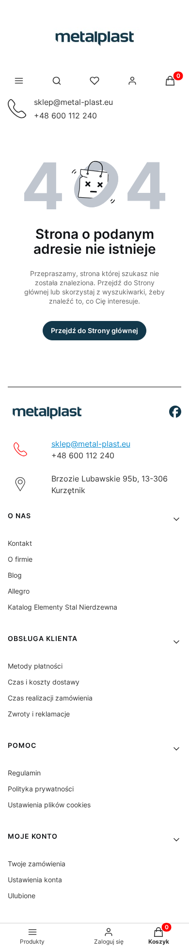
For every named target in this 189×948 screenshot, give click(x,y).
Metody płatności (35, 666)
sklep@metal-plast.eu (73, 102)
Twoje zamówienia (36, 864)
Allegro (19, 591)
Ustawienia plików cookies (49, 805)
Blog (15, 575)
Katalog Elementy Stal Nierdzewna (62, 607)
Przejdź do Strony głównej (94, 330)
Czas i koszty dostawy (43, 682)
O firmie (20, 559)
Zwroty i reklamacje (39, 714)
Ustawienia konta (35, 879)
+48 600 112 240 (65, 115)
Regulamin (24, 773)
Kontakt (20, 543)
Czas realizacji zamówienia (50, 698)
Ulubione (21, 895)
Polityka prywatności (41, 789)
